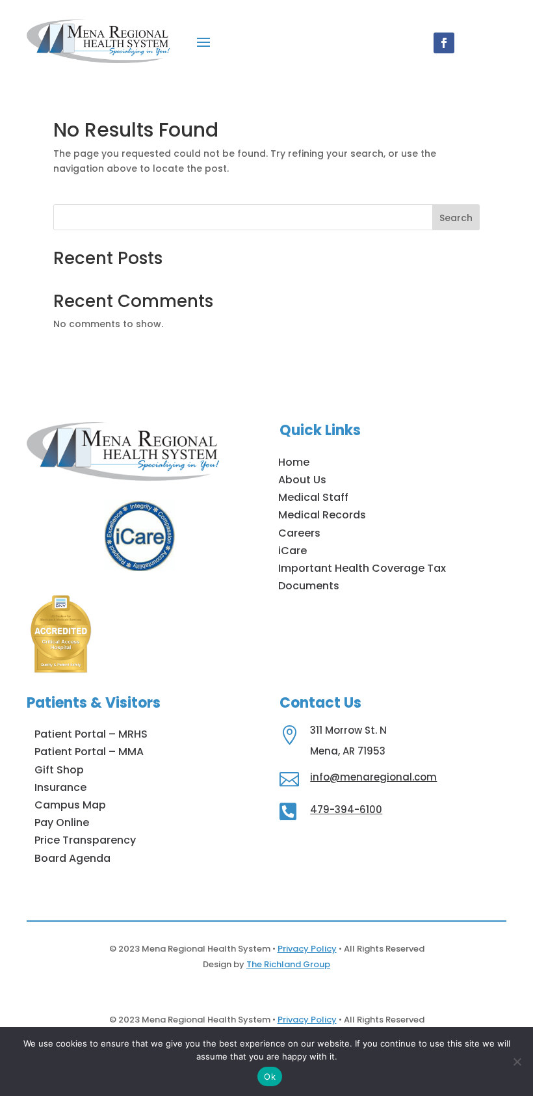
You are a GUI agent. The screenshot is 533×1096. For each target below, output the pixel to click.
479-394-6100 (346, 809)
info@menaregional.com (373, 777)
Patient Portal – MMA (89, 751)
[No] (516, 1061)
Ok (270, 1076)
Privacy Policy (307, 948)
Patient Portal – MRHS (91, 734)
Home (293, 462)
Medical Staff (313, 497)
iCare (292, 550)
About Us (302, 479)
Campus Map (70, 804)
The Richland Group (288, 964)
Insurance (60, 787)
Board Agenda (72, 858)
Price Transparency (85, 840)
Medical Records (322, 514)
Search (456, 217)
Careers (299, 533)
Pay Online (61, 822)
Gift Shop (59, 769)
